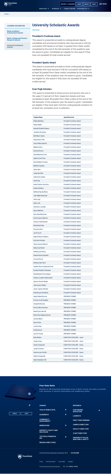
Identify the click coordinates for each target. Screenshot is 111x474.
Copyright (70, 461)
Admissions (43, 8)
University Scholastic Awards (15, 46)
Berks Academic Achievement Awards (15, 32)
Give (79, 4)
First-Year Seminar (81, 420)
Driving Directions (47, 442)
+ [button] (65, 409)
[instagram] (25, 405)
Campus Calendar (70, 8)
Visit (94, 4)
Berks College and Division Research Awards (17, 39)
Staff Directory (80, 433)
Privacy (41, 461)
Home (6, 14)
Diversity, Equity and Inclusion (48, 431)
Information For (82, 8)
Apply (86, 4)
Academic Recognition (16, 26)
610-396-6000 (75, 453)
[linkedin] (16, 405)
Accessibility (62, 461)
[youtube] (20, 405)
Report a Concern (68, 4)
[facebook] (11, 405)
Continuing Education (78, 410)
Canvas (42, 405)
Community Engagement (44, 420)
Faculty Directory (81, 429)
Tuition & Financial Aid (47, 437)
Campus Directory (81, 424)
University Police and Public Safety (81, 438)
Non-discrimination (51, 461)
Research (77, 405)
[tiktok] (29, 405)
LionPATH (77, 416)
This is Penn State (47, 410)
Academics (55, 8)
